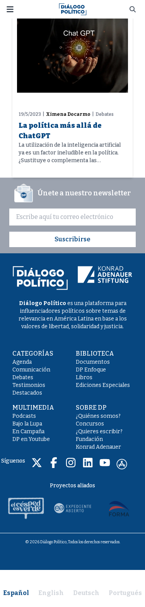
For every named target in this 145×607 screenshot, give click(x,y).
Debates (22, 377)
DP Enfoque (91, 369)
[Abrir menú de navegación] (10, 9)
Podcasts (24, 416)
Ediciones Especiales (103, 385)
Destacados (27, 393)
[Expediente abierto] (72, 508)
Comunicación (31, 369)
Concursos (90, 423)
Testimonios (28, 385)
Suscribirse (72, 239)
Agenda (22, 362)
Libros (84, 377)
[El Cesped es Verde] (26, 508)
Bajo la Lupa (27, 423)
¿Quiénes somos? (98, 416)
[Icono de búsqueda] (132, 9)
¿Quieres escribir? (99, 431)
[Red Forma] (119, 508)
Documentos (93, 362)
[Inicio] (72, 8)
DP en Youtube (31, 439)
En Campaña (28, 431)
